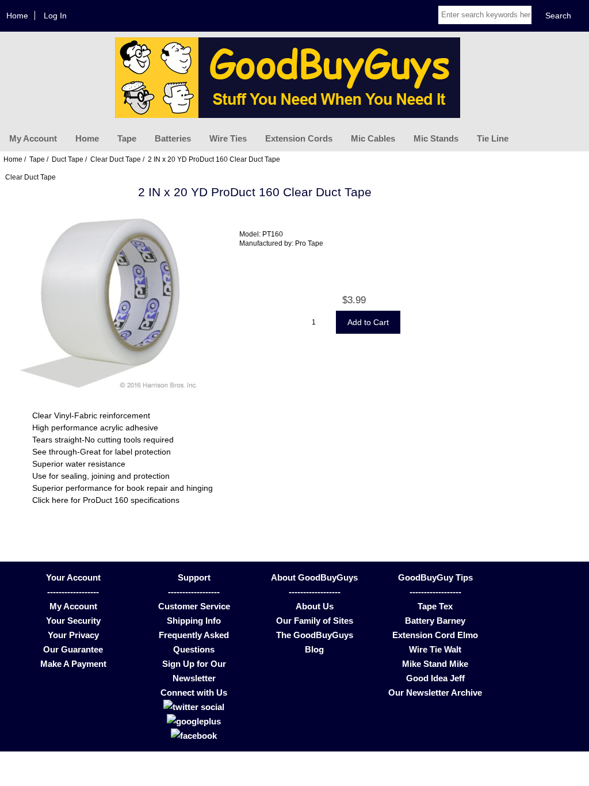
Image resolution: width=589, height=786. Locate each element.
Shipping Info (194, 620)
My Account (33, 138)
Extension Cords (298, 138)
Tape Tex (435, 606)
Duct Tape (67, 159)
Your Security (73, 620)
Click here (50, 500)
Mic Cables (373, 138)
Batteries (173, 138)
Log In (55, 15)
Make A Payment (73, 664)
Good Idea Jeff (435, 678)
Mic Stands (436, 138)
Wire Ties (228, 138)
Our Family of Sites (314, 620)
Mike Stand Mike (435, 664)
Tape (126, 138)
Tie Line (492, 138)
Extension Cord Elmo (435, 635)
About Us (315, 606)
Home (17, 15)
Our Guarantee (73, 649)
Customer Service (194, 606)
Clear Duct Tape (115, 159)
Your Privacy (73, 635)
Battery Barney (435, 620)
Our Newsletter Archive (435, 692)
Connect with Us (193, 692)
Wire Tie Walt (435, 649)
